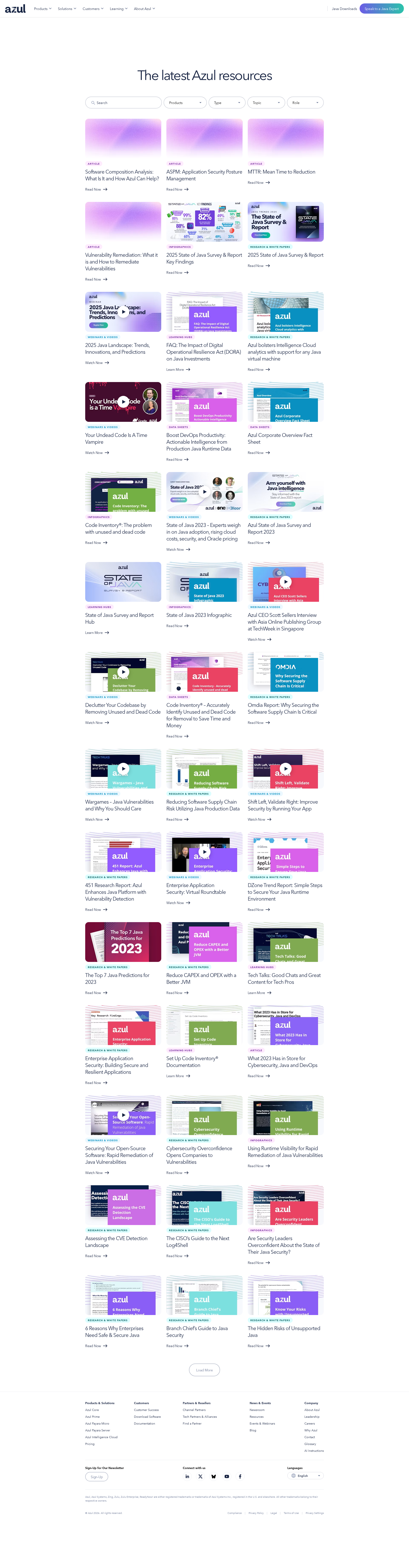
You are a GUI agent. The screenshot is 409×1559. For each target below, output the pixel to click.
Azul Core (92, 1410)
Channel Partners (194, 1410)
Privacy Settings (315, 1513)
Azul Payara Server (97, 1430)
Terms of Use (291, 1513)
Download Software (147, 1416)
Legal (274, 1513)
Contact (309, 1437)
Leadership (312, 1416)
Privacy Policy (256, 1513)
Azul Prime (92, 1416)
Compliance (235, 1513)
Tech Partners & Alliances (200, 1416)
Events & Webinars (262, 1423)
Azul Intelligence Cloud (101, 1437)
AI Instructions (314, 1450)
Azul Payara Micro (97, 1423)
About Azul (312, 1410)
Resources (257, 1416)
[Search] (309, 8)
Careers (309, 1423)
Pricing (90, 1444)
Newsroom (257, 1410)
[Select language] (319, 8)
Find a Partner (192, 1423)
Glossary (310, 1444)
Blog (253, 1430)
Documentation (144, 1423)
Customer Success (146, 1410)
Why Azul (310, 1430)
